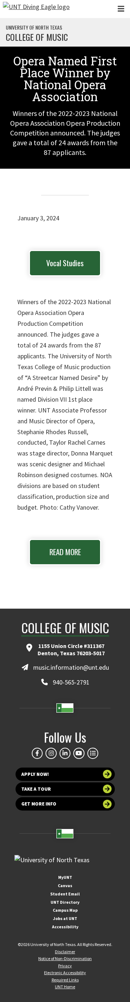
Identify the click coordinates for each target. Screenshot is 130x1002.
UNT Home (65, 986)
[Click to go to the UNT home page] (36, 9)
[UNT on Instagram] (51, 753)
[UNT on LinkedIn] (65, 753)
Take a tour (36, 789)
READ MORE (65, 551)
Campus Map (65, 910)
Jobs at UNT (65, 918)
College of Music (37, 37)
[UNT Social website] (92, 753)
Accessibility (65, 926)
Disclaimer (65, 951)
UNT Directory (65, 902)
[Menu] (121, 8)
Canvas (65, 885)
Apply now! (35, 774)
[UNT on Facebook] (37, 753)
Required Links (65, 979)
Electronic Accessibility (65, 972)
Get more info (38, 804)
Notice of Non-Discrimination (65, 958)
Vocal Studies (65, 262)
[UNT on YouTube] (78, 753)
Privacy (65, 965)
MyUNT (65, 877)
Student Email (65, 894)
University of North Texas (34, 27)
